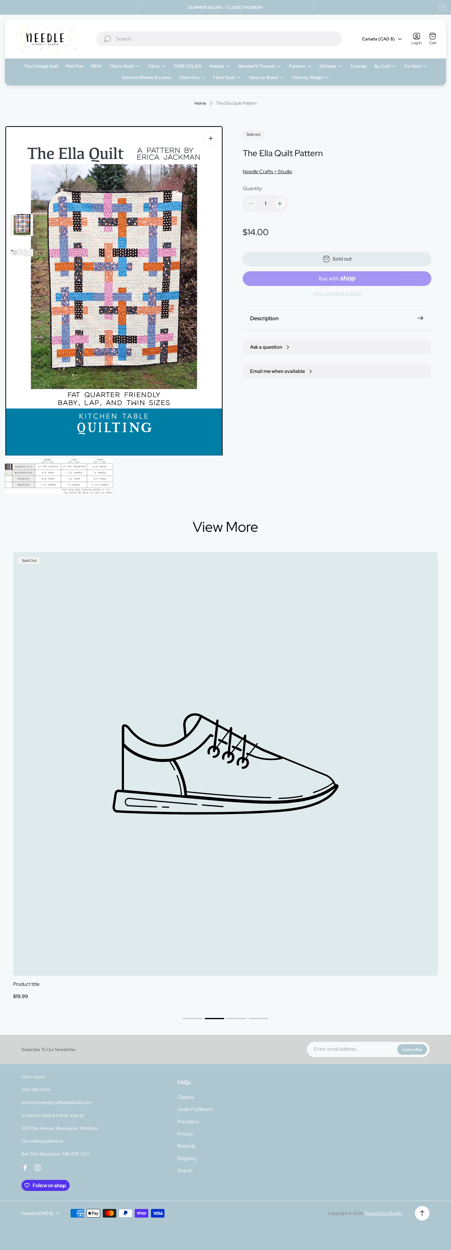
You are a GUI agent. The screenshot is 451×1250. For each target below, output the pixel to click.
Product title (26, 984)
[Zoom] (210, 138)
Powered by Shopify (384, 1213)
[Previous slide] (137, 7)
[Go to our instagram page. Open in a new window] (37, 1167)
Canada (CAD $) (378, 39)
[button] (192, 1018)
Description (264, 318)
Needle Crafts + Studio (267, 171)
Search (184, 1170)
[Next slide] (314, 7)
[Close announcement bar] (442, 7)
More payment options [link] (337, 293)
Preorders (188, 1121)
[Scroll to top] (422, 1213)
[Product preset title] (225, 764)
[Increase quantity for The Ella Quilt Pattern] (280, 203)
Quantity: (253, 188)
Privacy (185, 1134)
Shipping (186, 1158)
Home (200, 103)
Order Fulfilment (195, 1109)
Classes (185, 1097)
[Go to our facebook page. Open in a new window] (25, 1167)
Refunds (186, 1146)
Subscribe (412, 1049)
